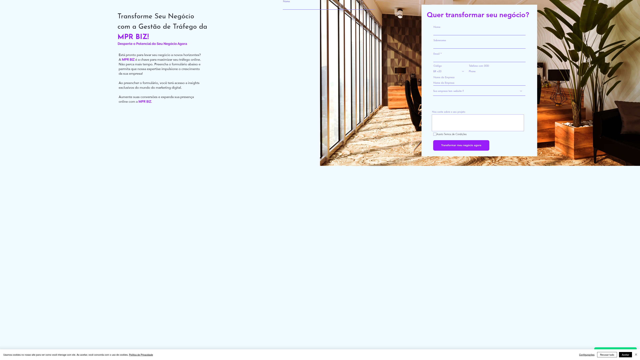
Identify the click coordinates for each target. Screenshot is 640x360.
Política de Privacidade (141, 354)
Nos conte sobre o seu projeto (448, 111)
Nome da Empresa (444, 77)
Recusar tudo (607, 354)
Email (437, 53)
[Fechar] (636, 354)
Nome (286, 1)
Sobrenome (440, 40)
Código (438, 65)
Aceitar (625, 354)
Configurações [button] (586, 354)
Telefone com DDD (479, 65)
